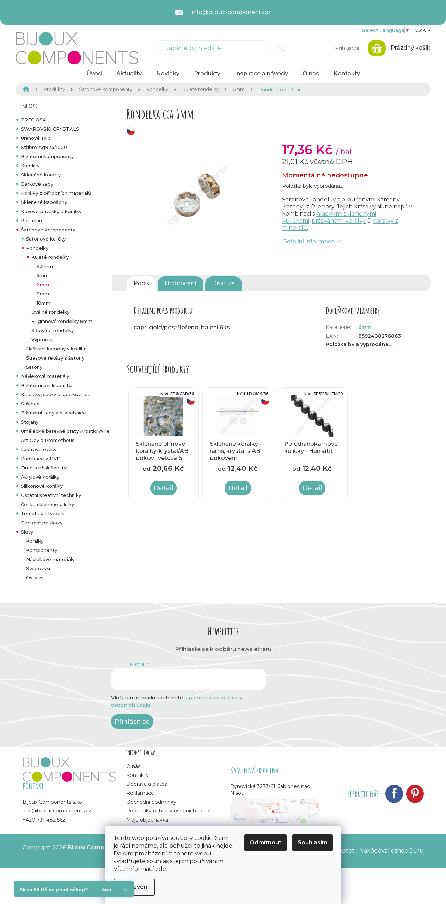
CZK (421, 30)
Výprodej (42, 339)
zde (160, 869)
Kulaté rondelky (50, 257)
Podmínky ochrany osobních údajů (168, 811)
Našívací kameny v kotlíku (56, 348)
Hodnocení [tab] (180, 283)
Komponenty (41, 550)
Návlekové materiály (45, 376)
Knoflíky (30, 165)
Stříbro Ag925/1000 (44, 147)
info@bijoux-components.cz (57, 811)
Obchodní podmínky (151, 802)
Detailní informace (308, 241)
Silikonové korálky (42, 486)
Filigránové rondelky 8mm (61, 321)
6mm (43, 284)
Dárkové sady (37, 184)
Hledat (281, 48)
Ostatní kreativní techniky (51, 495)
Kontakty (137, 775)
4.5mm (45, 266)
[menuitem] (94, 73)
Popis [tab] (141, 283)
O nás (133, 766)
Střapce (30, 403)
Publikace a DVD (41, 458)
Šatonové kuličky (46, 239)
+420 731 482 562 (44, 820)
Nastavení (134, 887)
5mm (43, 275)
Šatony (34, 367)
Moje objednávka (147, 820)
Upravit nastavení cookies (58, 854)
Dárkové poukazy (41, 522)
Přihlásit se (132, 721)
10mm (43, 303)
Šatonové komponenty (48, 229)
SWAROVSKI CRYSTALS (50, 129)
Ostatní (34, 577)
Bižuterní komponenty (47, 156)
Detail (163, 488)
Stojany (29, 422)
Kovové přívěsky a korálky (51, 211)
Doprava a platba (146, 784)
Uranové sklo (36, 138)
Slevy (27, 532)
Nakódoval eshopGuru (391, 850)
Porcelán (31, 220)
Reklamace (140, 793)
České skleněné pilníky (47, 504)
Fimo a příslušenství (44, 467)
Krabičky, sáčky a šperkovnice (56, 394)
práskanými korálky (339, 220)
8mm (43, 294)
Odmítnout (265, 842)
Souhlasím (313, 842)
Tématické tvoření (43, 513)
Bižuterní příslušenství (46, 385)
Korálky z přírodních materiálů (56, 193)
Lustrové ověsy (38, 449)
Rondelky (37, 248)
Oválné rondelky (50, 312)
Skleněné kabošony (44, 202)
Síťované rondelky (52, 330)
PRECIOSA (33, 120)
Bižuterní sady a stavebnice (53, 413)
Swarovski (38, 568)
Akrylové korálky (40, 477)
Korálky (34, 541)
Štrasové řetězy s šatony (55, 358)
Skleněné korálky (41, 174)
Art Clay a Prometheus (47, 440)
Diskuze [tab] (223, 283)
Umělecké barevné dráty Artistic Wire (65, 431)
